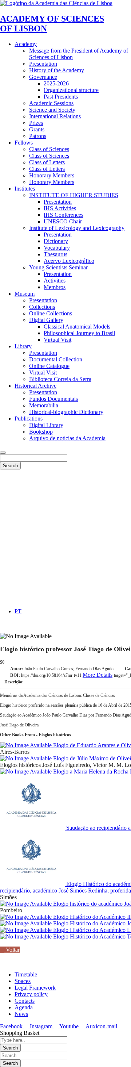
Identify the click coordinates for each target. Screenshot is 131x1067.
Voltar (12, 950)
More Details (97, 675)
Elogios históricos (20, 765)
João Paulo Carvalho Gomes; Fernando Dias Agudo (69, 668)
